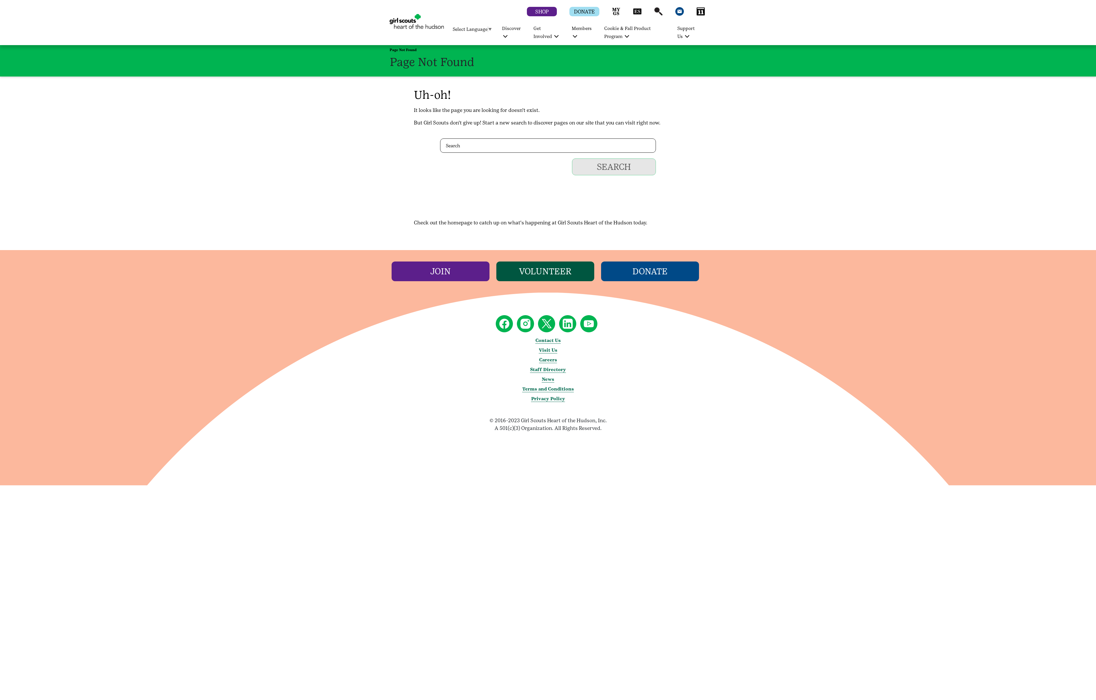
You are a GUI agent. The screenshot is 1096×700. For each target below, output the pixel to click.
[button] (616, 14)
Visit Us (548, 350)
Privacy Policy (548, 398)
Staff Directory (548, 369)
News (548, 379)
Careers (548, 360)
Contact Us (548, 340)
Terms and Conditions (548, 389)
